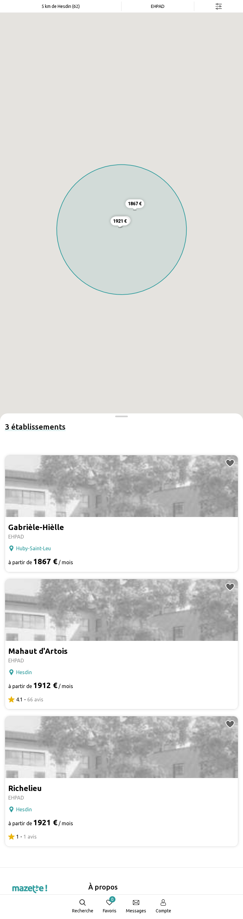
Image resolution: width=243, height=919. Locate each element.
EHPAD (158, 6)
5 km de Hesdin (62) (60, 6)
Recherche (82, 910)
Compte (163, 910)
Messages (136, 910)
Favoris (109, 905)
